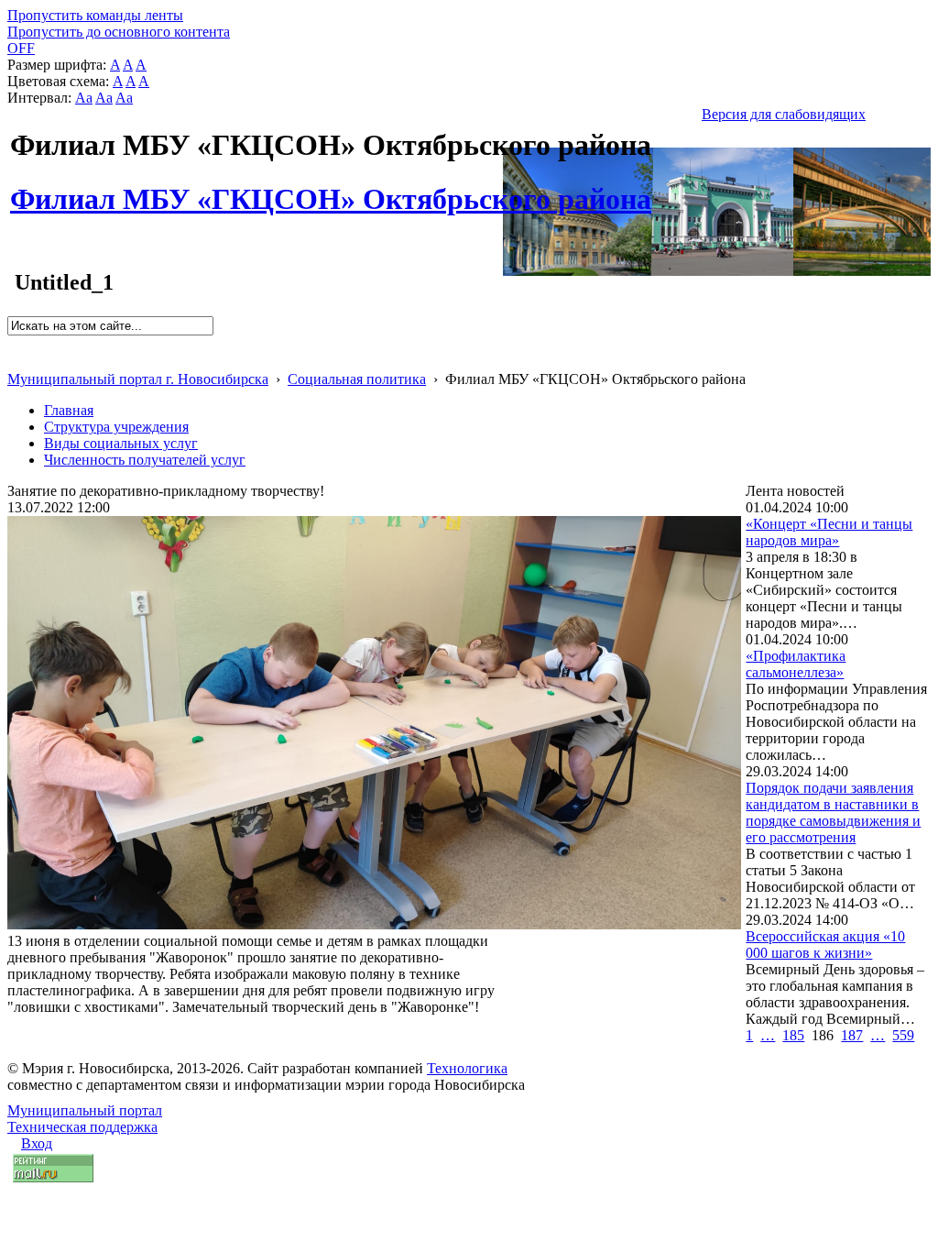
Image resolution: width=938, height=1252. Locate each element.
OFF (21, 48)
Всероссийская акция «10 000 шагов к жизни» (825, 944)
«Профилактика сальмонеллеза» (795, 664)
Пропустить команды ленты (95, 15)
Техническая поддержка (82, 1127)
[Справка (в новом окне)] (15, 360)
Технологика (467, 1068)
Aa (84, 97)
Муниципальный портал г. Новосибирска (137, 379)
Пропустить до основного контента (118, 31)
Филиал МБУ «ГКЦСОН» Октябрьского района (330, 188)
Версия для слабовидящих (784, 114)
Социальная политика (357, 379)
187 (852, 1035)
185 (793, 1035)
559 (903, 1035)
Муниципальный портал (84, 1110)
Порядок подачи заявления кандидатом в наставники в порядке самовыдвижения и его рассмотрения (833, 812)
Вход (36, 1143)
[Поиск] (13, 343)
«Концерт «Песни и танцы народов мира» (829, 532)
